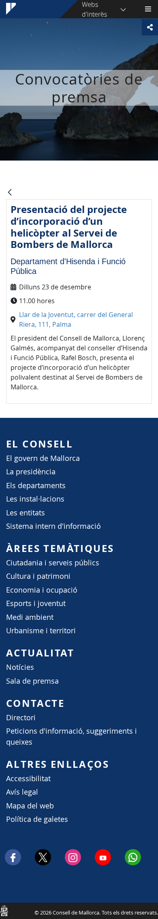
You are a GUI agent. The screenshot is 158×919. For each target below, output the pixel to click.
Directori (21, 717)
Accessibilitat (28, 778)
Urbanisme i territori (41, 630)
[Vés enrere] (9, 193)
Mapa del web (30, 805)
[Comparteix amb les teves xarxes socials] (150, 27)
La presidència (31, 471)
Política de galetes (37, 819)
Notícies (20, 667)
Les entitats (25, 512)
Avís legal (22, 792)
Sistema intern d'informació (53, 526)
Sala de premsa (32, 681)
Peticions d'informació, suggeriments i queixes (71, 736)
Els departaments (36, 485)
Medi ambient (29, 617)
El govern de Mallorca (43, 458)
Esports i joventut (36, 603)
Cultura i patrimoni (38, 576)
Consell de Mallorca (4, 910)
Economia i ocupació (41, 590)
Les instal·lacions (35, 499)
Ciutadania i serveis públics (52, 562)
